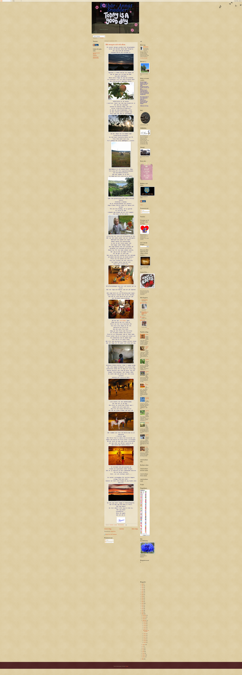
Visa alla (148, 328)
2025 (143, 585)
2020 (143, 594)
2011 (143, 610)
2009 (143, 613)
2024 (143, 587)
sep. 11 (144, 637)
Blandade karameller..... (147, 398)
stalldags (123, 320)
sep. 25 (144, 625)
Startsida (121, 529)
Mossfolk (143, 320)
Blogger (126, 666)
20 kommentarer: (121, 524)
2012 (143, 608)
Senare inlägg (107, 529)
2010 (143, 612)
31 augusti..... (147, 384)
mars (143, 653)
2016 (143, 601)
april (143, 651)
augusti (143, 644)
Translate (101, 37)
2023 (143, 589)
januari (143, 656)
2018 (143, 598)
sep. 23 (144, 627)
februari (143, 655)
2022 (143, 591)
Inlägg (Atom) (113, 531)
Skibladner (95, 55)
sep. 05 (144, 640)
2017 (143, 599)
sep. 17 (144, 633)
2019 (143, 596)
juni (143, 648)
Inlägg (107, 540)
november (144, 617)
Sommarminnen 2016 (146, 347)
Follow (141, 204)
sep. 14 (144, 635)
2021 (143, 592)
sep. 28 (144, 623)
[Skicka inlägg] (126, 524)
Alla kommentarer (109, 542)
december (144, 615)
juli (143, 646)
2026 (143, 584)
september (144, 620)
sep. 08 (144, 638)
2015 (143, 603)
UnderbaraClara (145, 299)
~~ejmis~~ (144, 317)
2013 (143, 606)
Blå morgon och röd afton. (116, 44)
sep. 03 (144, 642)
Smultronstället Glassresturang (96, 58)
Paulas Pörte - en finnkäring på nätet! (145, 313)
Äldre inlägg (135, 529)
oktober (143, 618)
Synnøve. (146, 46)
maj (143, 649)
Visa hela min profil (143, 58)
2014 (143, 605)
